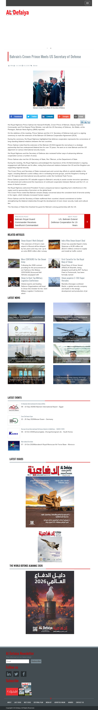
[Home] (17, 13)
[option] (28, 30)
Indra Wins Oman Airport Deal (73, 240)
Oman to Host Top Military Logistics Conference (31, 279)
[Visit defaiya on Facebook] (16, 116)
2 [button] (51, 48)
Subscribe (19, 689)
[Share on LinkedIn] (47, 116)
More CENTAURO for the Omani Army (33, 260)
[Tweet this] (32, 116)
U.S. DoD (18, 65)
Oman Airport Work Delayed (32, 240)
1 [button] (47, 48)
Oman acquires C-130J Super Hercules (73, 279)
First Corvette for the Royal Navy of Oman (73, 260)
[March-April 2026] (50, 496)
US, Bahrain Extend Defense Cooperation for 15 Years (64, 222)
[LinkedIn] (9, 674)
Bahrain (35, 65)
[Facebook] (23, 674)
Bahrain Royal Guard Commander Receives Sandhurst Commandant (26, 222)
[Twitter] (16, 674)
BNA (11, 65)
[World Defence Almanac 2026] (50, 602)
